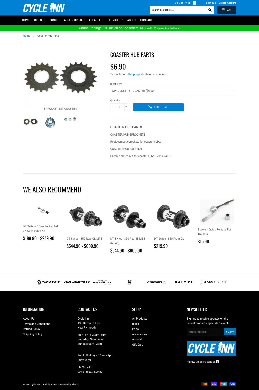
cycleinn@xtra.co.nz (90, 371)
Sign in (210, 2)
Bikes (38, 20)
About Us (28, 318)
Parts (53, 20)
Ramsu (54, 384)
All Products (139, 318)
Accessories (73, 20)
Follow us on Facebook (201, 361)
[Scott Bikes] (49, 283)
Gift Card (137, 344)
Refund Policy (31, 329)
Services (114, 20)
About (131, 20)
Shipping (133, 74)
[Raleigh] (184, 283)
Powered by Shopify (69, 384)
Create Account (227, 2)
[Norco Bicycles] (102, 283)
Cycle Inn (35, 384)
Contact (146, 20)
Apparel (95, 20)
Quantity (115, 100)
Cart (229, 9)
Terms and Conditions (36, 324)
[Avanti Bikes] (76, 283)
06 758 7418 (183, 2)
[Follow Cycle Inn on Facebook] (194, 2)
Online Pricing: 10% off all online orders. (129, 28)
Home (26, 35)
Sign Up (230, 331)
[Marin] (129, 283)
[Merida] (157, 283)
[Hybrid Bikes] (213, 283)
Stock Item (116, 84)
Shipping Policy (32, 334)
